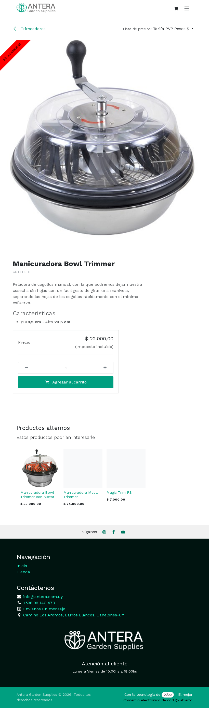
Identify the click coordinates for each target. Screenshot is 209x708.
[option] (104, 479)
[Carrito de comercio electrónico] (176, 8)
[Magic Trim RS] (126, 468)
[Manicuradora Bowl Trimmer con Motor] (39, 468)
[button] (158, 29)
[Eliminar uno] (24, 368)
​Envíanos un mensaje (44, 608)
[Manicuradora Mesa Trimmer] (82, 468)
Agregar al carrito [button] (69, 382)
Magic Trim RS (119, 492)
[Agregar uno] (106, 368)
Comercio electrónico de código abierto (157, 700)
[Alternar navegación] (186, 8)
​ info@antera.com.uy (42, 596)
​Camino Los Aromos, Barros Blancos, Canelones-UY (73, 615)
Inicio (22, 565)
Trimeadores (32, 28)
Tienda (23, 571)
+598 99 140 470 (38, 602)
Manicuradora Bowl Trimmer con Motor (37, 494)
